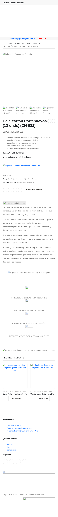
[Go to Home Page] (3, 43)
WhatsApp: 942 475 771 (15, 425)
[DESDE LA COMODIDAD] (29, 31)
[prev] (49, 121)
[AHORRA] (29, 33)
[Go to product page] (15, 376)
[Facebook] (5, 461)
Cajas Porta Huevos (30, 179)
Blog (8, 447)
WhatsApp (20, 190)
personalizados (21, 182)
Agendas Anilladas (37, 391)
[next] (53, 121)
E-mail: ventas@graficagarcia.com (19, 428)
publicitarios (31, 182)
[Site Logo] (29, 15)
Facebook (5, 190)
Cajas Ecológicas (17, 179)
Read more (16, 398)
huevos (12, 182)
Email (15, 190)
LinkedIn (10, 190)
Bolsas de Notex (8, 391)
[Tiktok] (24, 461)
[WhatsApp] (18, 461)
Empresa (10, 444)
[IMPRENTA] (29, 29)
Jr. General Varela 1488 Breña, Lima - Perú (22, 431)
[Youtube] (11, 461)
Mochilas (18, 391)
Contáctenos (11, 450)
